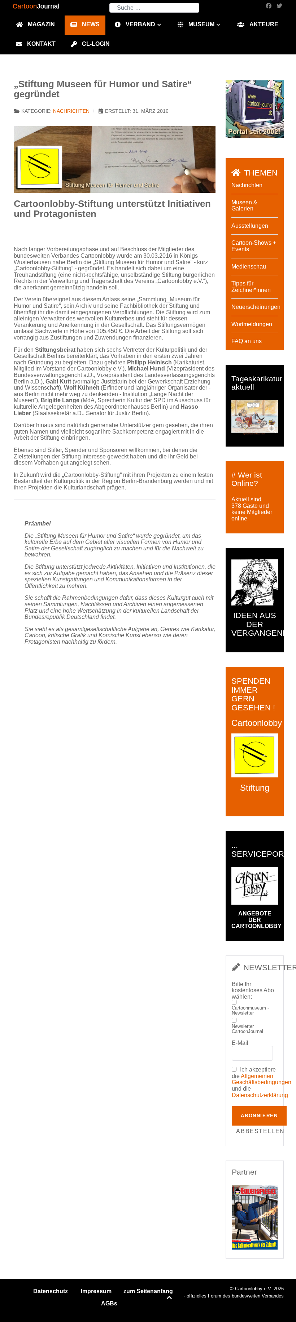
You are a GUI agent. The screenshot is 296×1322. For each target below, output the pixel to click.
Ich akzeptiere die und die (255, 1082)
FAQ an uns (246, 341)
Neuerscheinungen (255, 307)
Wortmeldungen (251, 324)
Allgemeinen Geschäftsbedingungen (261, 1079)
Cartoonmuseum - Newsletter (250, 1011)
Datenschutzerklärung (260, 1095)
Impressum (96, 1291)
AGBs (109, 1303)
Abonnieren (259, 1115)
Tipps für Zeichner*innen (251, 286)
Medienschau (248, 266)
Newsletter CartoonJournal (247, 1029)
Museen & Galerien (244, 205)
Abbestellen (260, 1131)
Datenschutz (50, 1291)
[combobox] (154, 8)
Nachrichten (71, 111)
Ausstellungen (249, 226)
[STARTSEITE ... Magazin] (255, 109)
